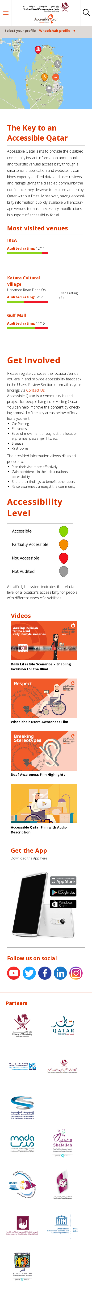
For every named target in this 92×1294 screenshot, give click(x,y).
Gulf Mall (16, 315)
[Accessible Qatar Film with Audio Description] (46, 804)
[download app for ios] (63, 881)
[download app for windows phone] (63, 904)
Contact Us (35, 390)
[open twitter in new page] (30, 974)
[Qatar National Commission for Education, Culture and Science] (62, 1067)
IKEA (12, 240)
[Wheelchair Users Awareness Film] (46, 699)
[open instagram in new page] (77, 974)
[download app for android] (63, 893)
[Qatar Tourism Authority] (62, 1026)
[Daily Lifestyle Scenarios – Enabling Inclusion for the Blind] (46, 641)
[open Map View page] (46, 73)
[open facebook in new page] (46, 974)
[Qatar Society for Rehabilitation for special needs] (22, 1226)
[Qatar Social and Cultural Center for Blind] (22, 1185)
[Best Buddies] (22, 1267)
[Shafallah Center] (62, 1144)
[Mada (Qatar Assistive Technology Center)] (22, 1144)
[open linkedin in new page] (61, 974)
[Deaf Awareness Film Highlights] (46, 751)
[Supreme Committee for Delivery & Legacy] (22, 1108)
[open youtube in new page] (15, 974)
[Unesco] (62, 1226)
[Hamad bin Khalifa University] (22, 1067)
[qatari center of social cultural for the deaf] (62, 1185)
